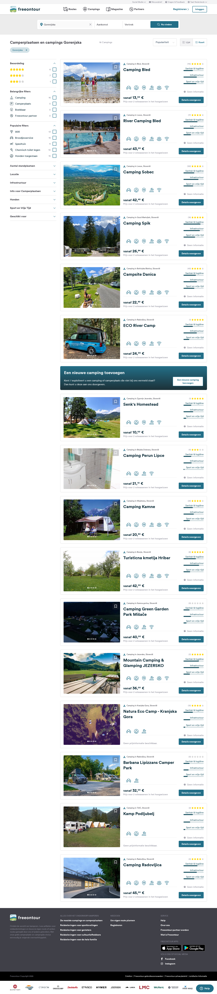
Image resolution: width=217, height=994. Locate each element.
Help (163, 920)
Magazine (117, 9)
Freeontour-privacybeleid (176, 976)
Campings (94, 9)
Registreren (180, 9)
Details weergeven (191, 100)
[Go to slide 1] (88, 99)
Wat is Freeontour (170, 934)
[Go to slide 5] (95, 99)
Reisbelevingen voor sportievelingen (79, 925)
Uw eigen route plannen (122, 920)
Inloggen (199, 9)
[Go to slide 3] (91, 99)
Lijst (188, 42)
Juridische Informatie (198, 976)
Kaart (201, 42)
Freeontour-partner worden (175, 930)
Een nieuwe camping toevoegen (188, 381)
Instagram (170, 963)
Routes (72, 9)
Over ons (165, 925)
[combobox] (165, 42)
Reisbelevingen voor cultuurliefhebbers (80, 934)
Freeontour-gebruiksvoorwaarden (148, 976)
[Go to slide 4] (93, 99)
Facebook (170, 958)
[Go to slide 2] (90, 99)
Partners (139, 9)
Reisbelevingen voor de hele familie (78, 939)
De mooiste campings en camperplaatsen (81, 920)
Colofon (128, 976)
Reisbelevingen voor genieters (75, 930)
